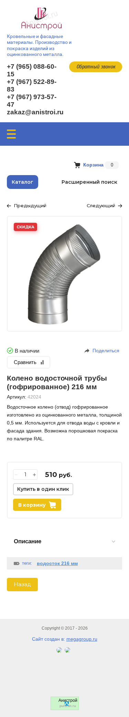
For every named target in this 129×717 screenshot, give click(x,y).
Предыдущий (30, 205)
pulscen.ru (68, 706)
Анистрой (67, 700)
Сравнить (25, 362)
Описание (27, 541)
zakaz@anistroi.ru (35, 112)
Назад (22, 584)
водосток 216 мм (57, 563)
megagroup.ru (81, 639)
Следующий (101, 205)
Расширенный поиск (89, 182)
